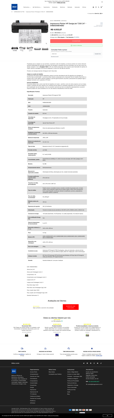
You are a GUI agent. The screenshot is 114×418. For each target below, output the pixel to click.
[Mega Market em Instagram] (94, 363)
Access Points (33, 372)
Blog (68, 394)
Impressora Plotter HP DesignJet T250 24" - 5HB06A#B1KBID (39, 11)
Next (46, 31)
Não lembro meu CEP (54, 56)
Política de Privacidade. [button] (53, 415)
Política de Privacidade (73, 380)
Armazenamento (34, 374)
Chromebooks (33, 378)
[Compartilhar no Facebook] (95, 13)
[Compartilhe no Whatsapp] (99, 13)
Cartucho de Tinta (34, 376)
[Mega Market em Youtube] (97, 363)
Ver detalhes (76, 37)
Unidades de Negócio (72, 378)
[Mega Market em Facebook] (87, 363)
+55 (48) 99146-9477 (93, 381)
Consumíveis (33, 385)
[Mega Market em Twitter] (83, 363)
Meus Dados (52, 372)
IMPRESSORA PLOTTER (19, 11)
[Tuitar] (96, 13)
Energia (32, 387)
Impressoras (33, 389)
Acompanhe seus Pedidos (55, 374)
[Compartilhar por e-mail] (102, 13)
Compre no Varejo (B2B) (73, 374)
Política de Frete (71, 389)
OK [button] (107, 415)
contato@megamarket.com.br (94, 384)
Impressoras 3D (34, 392)
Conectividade (33, 383)
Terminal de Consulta (35, 398)
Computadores (34, 380)
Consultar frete (98, 53)
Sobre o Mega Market (72, 372)
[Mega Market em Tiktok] (101, 363)
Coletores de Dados (35, 396)
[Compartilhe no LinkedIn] (100, 13)
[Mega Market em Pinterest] (90, 363)
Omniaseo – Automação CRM (74, 376)
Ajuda (68, 392)
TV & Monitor (33, 394)
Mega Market (25, 408)
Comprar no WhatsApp (77, 45)
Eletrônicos (63, 20)
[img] (57, 319)
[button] (56, 338)
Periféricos (32, 400)
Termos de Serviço (72, 383)
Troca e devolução (72, 387)
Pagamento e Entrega (72, 385)
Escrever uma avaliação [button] (70, 307)
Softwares (32, 403)
